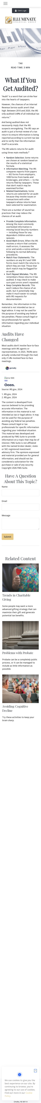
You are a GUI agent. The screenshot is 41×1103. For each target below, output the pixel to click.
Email (4, 501)
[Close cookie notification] (35, 1071)
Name (5, 486)
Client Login (22, 11)
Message (6, 515)
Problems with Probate (17, 653)
